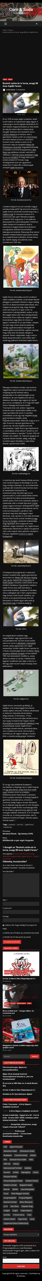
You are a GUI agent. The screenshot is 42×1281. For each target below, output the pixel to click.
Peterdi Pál (17, 580)
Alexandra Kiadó (10, 1151)
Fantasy (7, 971)
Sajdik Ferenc (29, 825)
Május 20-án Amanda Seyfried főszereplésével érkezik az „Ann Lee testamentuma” (18, 1076)
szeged (6, 1210)
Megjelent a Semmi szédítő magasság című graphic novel (21, 1030)
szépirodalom (26, 1210)
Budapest (8, 1155)
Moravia (27, 577)
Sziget (15, 1210)
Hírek (5, 79)
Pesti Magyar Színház (20, 1193)
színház (7, 1215)
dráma (33, 1155)
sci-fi (5, 1206)
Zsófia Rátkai (10, 90)
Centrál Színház (21, 1155)
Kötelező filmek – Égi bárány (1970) (18, 832)
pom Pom (20, 825)
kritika (15, 1172)
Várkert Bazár (9, 1219)
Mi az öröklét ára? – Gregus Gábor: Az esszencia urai (21, 996)
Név (5, 900)
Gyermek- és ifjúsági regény (20, 971)
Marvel (6, 1189)
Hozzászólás (8, 871)
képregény (25, 1172)
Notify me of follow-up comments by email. (22, 933)
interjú (16, 1164)
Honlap (6, 916)
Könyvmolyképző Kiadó (13, 1181)
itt (30, 603)
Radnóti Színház (10, 1202)
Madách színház (10, 1185)
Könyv (10, 79)
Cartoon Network (10, 134)
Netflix (15, 1189)
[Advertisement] (21, 55)
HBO (31, 1159)
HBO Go (7, 1164)
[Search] (36, 24)
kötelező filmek (32, 1181)
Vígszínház (22, 1219)
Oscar (6, 1193)
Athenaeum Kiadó (27, 1151)
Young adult (23, 973)
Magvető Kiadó (26, 1185)
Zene (32, 1219)
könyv (35, 1172)
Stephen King (27, 1206)
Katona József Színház (13, 1168)
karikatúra (12, 825)
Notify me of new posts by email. (18, 937)
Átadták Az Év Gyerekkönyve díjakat (17, 1094)
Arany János (27, 580)
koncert (7, 1172)
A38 (5, 1147)
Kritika (7, 973)
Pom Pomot (32, 137)
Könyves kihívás (10, 1176)
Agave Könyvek (16, 1147)
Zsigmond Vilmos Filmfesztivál (16, 1223)
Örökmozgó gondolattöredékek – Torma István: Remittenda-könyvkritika (17, 1133)
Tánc (29, 1215)
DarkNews (33, 1273)
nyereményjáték (27, 1189)
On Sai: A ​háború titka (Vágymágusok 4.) (21, 964)
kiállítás (28, 1168)
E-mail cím (7, 908)
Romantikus (14, 973)
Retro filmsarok (26, 1202)
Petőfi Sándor (8, 583)
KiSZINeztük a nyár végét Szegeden (18, 839)
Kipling (34, 577)
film (5, 1159)
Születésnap (7, 827)
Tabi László (7, 580)
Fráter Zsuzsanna (10, 1104)
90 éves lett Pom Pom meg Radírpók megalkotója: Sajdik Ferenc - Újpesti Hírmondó (21, 856)
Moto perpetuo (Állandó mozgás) (21, 652)
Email (4, 1257)
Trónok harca (18, 1215)
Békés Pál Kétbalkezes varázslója (18, 145)
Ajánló (7, 1003)
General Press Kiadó (18, 1159)
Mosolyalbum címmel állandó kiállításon (19, 723)
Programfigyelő (25, 1198)
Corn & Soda (21, 9)
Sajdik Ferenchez (16, 167)
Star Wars (15, 1206)
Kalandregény (21, 1003)
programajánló (10, 1198)
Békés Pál (19, 577)
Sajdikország (8, 214)
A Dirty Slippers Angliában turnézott (23, 1111)
